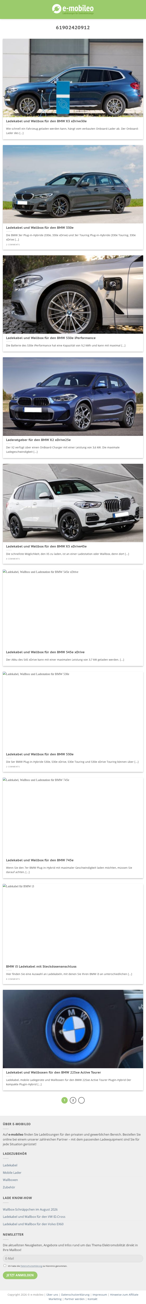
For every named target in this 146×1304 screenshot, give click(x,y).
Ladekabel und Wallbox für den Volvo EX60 (33, 1224)
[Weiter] (81, 1100)
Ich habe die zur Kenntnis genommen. (37, 1266)
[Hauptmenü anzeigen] (5, 9)
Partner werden (75, 1299)
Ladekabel (10, 1165)
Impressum (100, 1294)
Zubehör (9, 1187)
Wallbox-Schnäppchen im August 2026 (30, 1209)
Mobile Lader (12, 1173)
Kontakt (92, 1299)
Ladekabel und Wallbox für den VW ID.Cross (34, 1217)
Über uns (52, 1294)
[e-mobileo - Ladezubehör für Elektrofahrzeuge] (73, 9)
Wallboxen (10, 1180)
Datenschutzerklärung (31, 1266)
